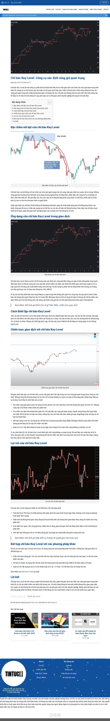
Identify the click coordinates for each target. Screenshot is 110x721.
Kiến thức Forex (96, 9)
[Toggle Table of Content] (48, 102)
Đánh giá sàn (41, 669)
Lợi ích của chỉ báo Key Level (24, 116)
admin (29, 82)
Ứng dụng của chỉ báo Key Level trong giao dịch (31, 108)
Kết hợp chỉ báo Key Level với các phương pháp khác (32, 119)
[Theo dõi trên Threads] (55, 715)
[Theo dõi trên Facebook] (51, 715)
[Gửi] (106, 15)
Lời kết (16, 121)
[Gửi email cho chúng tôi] (59, 715)
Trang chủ (50, 9)
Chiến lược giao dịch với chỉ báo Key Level (29, 113)
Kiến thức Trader (41, 673)
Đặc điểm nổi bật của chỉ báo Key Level (28, 106)
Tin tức (58, 9)
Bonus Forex (83, 9)
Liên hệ (105, 9)
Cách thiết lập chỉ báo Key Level (25, 111)
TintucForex (7, 689)
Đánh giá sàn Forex (70, 9)
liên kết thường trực (51, 602)
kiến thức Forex (27, 572)
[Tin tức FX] (12, 9)
